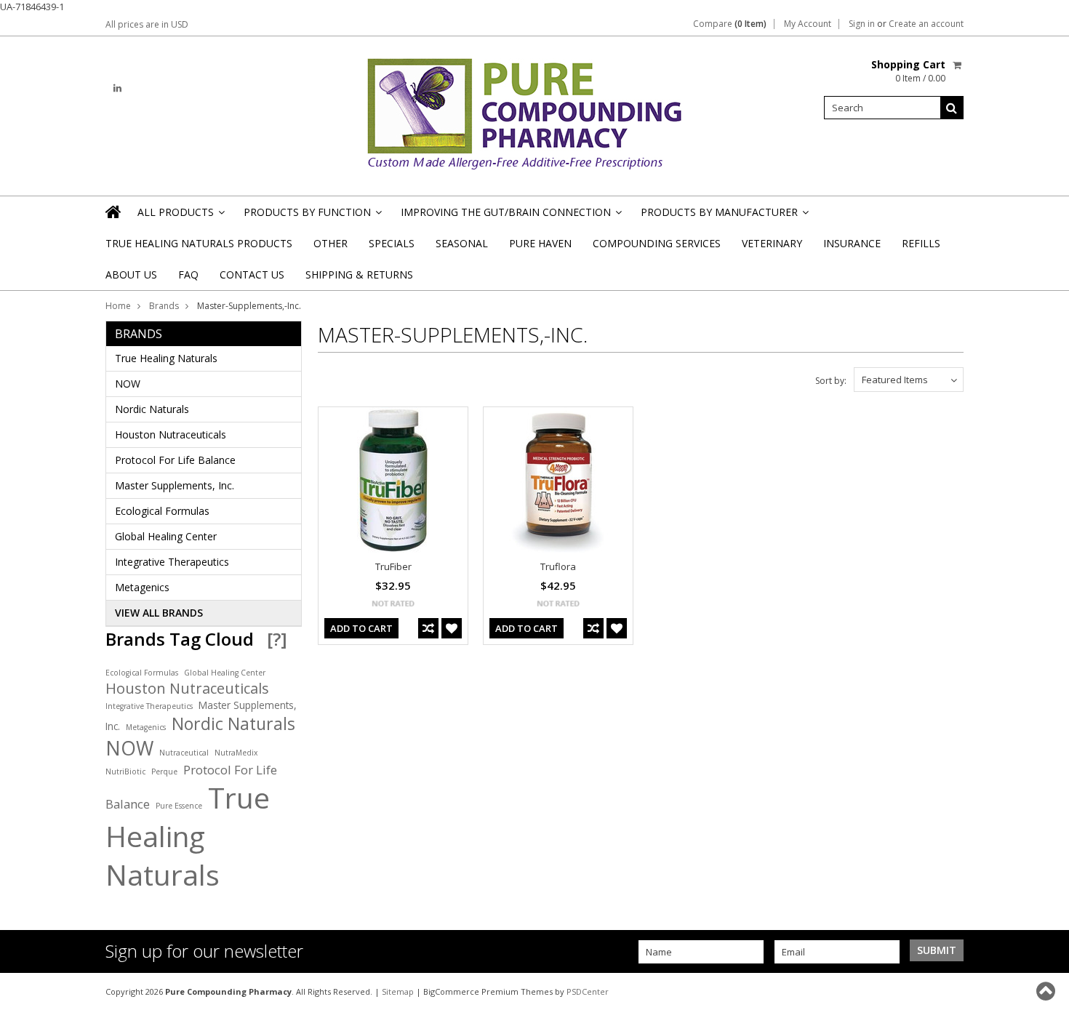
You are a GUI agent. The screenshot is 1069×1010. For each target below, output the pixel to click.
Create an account (926, 24)
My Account (807, 24)
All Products (180, 216)
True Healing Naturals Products (198, 243)
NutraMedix (236, 753)
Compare (729, 24)
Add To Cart (361, 628)
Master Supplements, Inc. (174, 485)
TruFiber (393, 566)
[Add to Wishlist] (451, 628)
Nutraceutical (184, 753)
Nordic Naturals (152, 409)
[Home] (114, 211)
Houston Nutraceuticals (170, 434)
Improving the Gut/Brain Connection (510, 216)
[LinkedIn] (117, 88)
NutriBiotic (125, 771)
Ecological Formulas (162, 511)
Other (330, 243)
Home (118, 306)
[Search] (952, 107)
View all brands (159, 613)
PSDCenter (587, 991)
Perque (164, 771)
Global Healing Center (166, 536)
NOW (127, 383)
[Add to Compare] (428, 628)
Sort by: (830, 380)
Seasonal (462, 243)
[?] (277, 639)
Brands (164, 306)
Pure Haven (540, 243)
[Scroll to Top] (1047, 991)
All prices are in (146, 24)
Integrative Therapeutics (172, 562)
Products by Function (312, 216)
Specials (392, 243)
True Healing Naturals (166, 358)
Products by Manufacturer (723, 216)
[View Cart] (958, 64)
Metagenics (142, 587)
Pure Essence (179, 806)
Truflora (558, 566)
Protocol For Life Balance (175, 460)
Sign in (862, 24)
